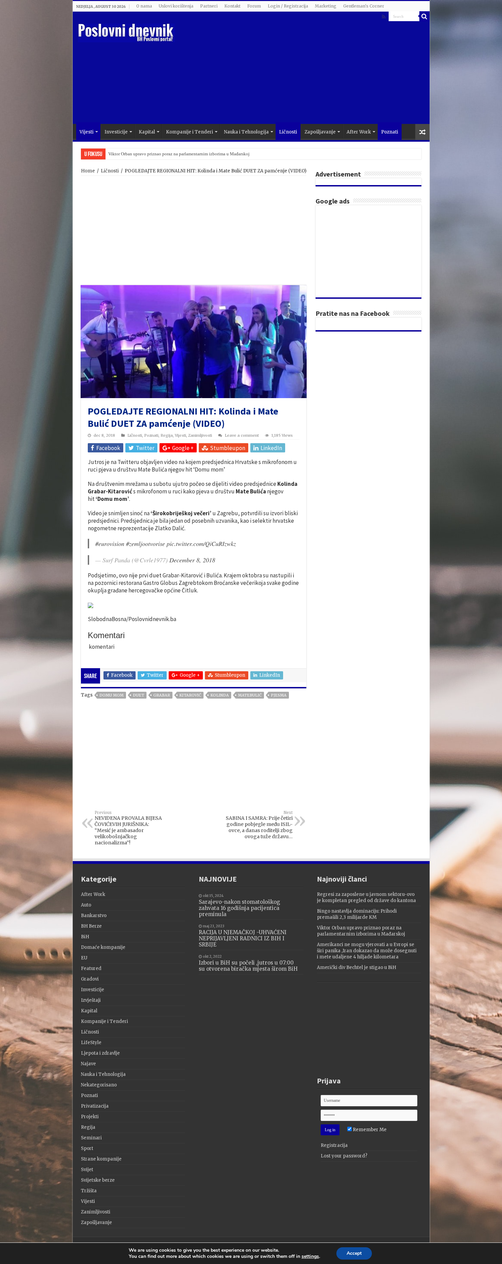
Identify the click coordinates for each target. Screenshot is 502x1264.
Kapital (147, 132)
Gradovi (90, 979)
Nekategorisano (99, 1085)
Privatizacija (95, 1106)
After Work (359, 132)
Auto (86, 905)
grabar (161, 695)
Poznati (389, 132)
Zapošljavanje (320, 132)
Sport (87, 1148)
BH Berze (91, 926)
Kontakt (232, 6)
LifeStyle (91, 1042)
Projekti (90, 1117)
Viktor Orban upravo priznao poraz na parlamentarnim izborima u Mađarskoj (179, 153)
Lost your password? (344, 1156)
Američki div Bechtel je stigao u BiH (356, 967)
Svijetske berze (98, 1180)
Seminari (91, 1138)
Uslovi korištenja (176, 6)
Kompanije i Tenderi (189, 132)
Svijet (87, 1169)
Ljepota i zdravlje (100, 1053)
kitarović (190, 695)
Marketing (325, 6)
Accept (354, 1253)
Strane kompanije (101, 1159)
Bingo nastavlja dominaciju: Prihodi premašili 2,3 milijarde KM (357, 914)
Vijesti (87, 132)
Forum (254, 6)
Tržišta (89, 1191)
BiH (85, 937)
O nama (144, 6)
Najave (88, 1064)
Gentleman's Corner (363, 6)
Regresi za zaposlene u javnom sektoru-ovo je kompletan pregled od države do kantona (366, 897)
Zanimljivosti (200, 435)
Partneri (209, 6)
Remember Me (369, 1130)
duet (138, 695)
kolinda (219, 695)
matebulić (250, 695)
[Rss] (383, 17)
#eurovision (109, 543)
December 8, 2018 (192, 560)
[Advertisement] (300, 69)
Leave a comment (242, 435)
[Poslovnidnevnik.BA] (126, 32)
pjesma (279, 695)
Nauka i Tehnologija (246, 132)
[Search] (424, 16)
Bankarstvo (94, 915)
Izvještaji (91, 1000)
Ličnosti (288, 132)
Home (88, 171)
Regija (167, 435)
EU (84, 958)
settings (310, 1256)
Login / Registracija (288, 6)
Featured (91, 968)
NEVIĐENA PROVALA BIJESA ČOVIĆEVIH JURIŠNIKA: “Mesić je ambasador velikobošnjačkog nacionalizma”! (128, 828)
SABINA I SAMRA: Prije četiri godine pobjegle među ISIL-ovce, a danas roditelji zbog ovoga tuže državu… (259, 825)
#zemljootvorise (145, 543)
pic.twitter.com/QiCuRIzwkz (201, 543)
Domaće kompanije (103, 947)
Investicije (116, 132)
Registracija (334, 1145)
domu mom (111, 695)
